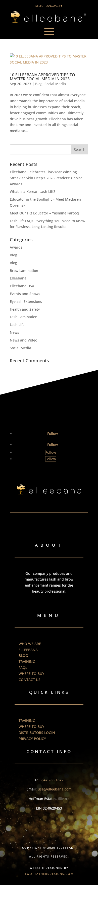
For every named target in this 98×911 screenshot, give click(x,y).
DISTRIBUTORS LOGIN (37, 732)
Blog (38, 83)
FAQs (23, 667)
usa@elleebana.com (55, 789)
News (14, 332)
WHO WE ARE (30, 643)
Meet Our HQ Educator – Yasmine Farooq (44, 213)
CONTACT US (29, 679)
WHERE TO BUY (31, 673)
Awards (16, 247)
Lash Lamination (23, 316)
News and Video (23, 340)
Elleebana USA (22, 285)
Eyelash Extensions (26, 301)
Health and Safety (25, 309)
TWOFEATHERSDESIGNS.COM (49, 874)
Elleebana (18, 278)
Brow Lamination (24, 270)
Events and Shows (25, 293)
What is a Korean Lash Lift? (32, 191)
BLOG (23, 655)
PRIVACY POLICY (32, 738)
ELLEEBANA (28, 649)
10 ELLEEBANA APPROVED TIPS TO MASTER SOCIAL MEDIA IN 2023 (42, 77)
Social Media (55, 83)
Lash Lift (17, 324)
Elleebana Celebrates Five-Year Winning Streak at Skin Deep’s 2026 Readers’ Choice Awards (46, 177)
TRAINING (27, 661)
